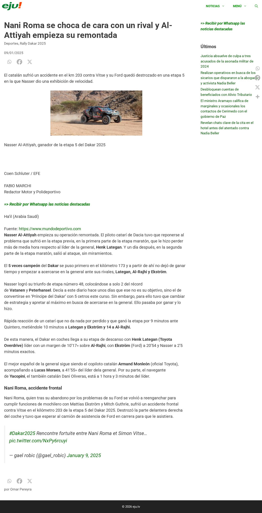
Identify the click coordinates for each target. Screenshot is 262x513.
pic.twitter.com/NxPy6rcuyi (38, 441)
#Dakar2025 (22, 433)
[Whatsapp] (9, 62)
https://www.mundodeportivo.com (50, 228)
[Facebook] (19, 62)
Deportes (11, 43)
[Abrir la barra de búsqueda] (256, 6)
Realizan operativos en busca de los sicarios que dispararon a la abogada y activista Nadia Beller (229, 78)
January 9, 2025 (84, 455)
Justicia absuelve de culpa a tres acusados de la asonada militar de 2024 (227, 61)
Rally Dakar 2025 (33, 43)
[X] (29, 62)
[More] (257, 96)
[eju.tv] (13, 6)
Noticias (213, 6)
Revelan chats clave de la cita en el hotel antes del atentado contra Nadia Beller (227, 128)
